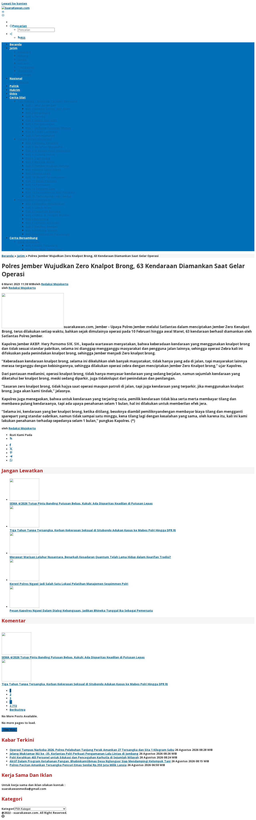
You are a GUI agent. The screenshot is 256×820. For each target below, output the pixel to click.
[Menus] (3, 12)
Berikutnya (17, 710)
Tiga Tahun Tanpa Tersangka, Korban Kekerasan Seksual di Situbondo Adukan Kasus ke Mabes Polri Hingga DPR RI (93, 530)
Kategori (8, 809)
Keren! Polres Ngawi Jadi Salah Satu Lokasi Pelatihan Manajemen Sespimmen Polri (69, 584)
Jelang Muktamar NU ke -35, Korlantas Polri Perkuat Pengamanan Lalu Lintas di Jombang (74, 753)
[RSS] (11, 439)
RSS (22, 38)
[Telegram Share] (11, 457)
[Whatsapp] (11, 460)
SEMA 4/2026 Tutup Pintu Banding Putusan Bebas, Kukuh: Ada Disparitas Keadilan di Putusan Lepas (81, 503)
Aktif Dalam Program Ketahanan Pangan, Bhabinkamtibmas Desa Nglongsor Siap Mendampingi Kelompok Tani (90, 761)
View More (9, 729)
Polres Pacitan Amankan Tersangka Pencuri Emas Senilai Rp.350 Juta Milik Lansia (68, 765)
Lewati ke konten (14, 3)
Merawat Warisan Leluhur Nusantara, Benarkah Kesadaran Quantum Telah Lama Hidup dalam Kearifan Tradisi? (90, 557)
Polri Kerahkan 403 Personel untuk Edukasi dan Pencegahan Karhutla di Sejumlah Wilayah (74, 757)
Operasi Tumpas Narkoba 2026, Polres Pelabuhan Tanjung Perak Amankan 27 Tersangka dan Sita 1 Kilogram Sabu (92, 750)
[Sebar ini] (10, 445)
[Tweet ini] (11, 449)
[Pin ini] (11, 453)
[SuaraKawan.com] (16, 8)
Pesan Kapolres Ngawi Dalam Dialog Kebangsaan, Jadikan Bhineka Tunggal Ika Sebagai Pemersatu (81, 610)
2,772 (13, 706)
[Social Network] (11, 34)
